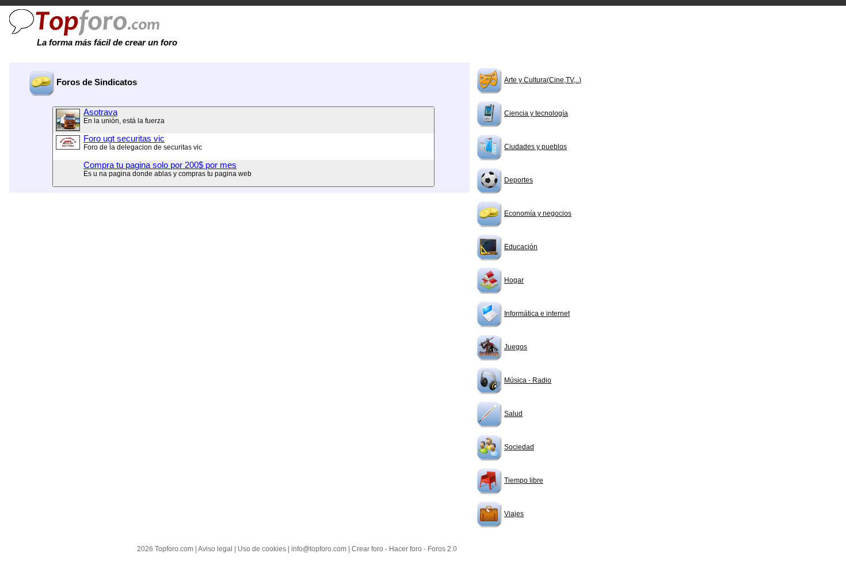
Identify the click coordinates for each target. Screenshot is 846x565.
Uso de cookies (262, 549)
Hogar (514, 280)
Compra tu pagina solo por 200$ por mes (160, 165)
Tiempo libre (523, 480)
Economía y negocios (537, 213)
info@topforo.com (318, 549)
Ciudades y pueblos (535, 147)
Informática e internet (537, 314)
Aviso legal (215, 549)
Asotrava (100, 112)
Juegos (515, 347)
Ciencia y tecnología (536, 113)
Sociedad (519, 447)
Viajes (514, 514)
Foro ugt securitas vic (124, 138)
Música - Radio (527, 380)
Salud (513, 414)
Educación (521, 247)
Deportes (518, 180)
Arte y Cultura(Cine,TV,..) (542, 80)
